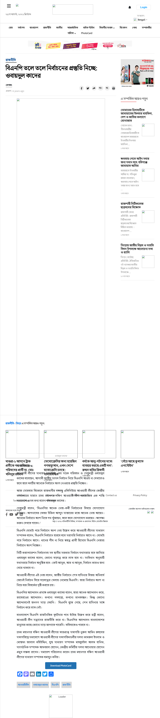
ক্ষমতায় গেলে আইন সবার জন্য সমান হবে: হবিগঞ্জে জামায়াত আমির (135, 162)
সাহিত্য (71, 33)
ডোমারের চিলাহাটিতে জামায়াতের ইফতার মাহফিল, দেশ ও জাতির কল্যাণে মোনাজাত (136, 115)
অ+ (100, 88)
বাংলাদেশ (34, 27)
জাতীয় (59, 27)
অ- (107, 88)
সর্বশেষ (21, 27)
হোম (11, 27)
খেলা (134, 27)
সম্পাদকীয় (146, 27)
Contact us (111, 495)
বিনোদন (123, 27)
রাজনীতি (47, 27)
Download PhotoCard (60, 665)
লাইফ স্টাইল (88, 27)
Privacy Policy (140, 495)
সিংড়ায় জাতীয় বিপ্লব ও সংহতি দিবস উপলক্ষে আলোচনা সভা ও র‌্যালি (137, 248)
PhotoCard (86, 33)
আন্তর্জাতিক (73, 27)
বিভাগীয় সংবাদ (106, 27)
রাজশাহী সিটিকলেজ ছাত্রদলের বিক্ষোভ (132, 205)
